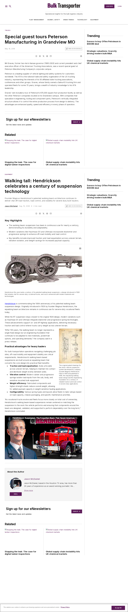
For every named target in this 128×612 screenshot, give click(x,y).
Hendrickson (10, 304)
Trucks (7, 30)
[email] (51, 56)
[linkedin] (40, 56)
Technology (82, 19)
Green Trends (68, 19)
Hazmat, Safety (53, 19)
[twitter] (43, 56)
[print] (81, 56)
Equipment (94, 19)
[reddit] (47, 56)
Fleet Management (36, 19)
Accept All (118, 608)
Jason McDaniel (11, 206)
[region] (64, 608)
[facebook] (36, 56)
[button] (6, 6)
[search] (10, 6)
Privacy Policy (65, 607)
